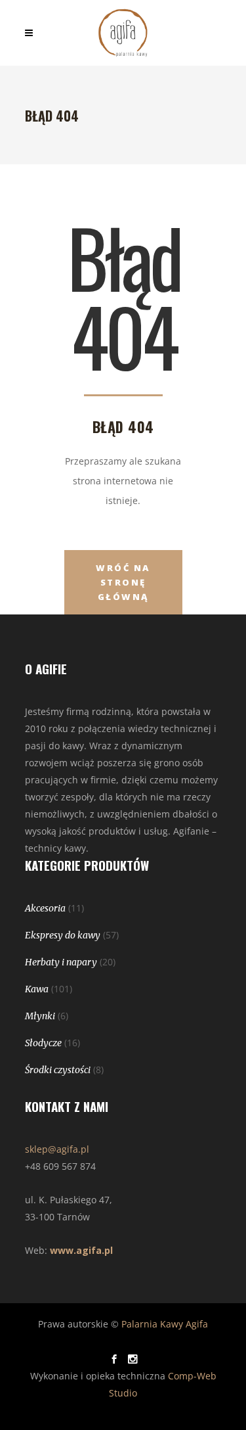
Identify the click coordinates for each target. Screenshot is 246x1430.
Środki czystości (58, 1070)
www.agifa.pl (81, 1250)
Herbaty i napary (61, 962)
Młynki (40, 1016)
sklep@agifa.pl (57, 1149)
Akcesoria (45, 908)
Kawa (37, 989)
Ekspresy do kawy (62, 935)
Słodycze (43, 1043)
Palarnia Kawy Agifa (164, 1324)
